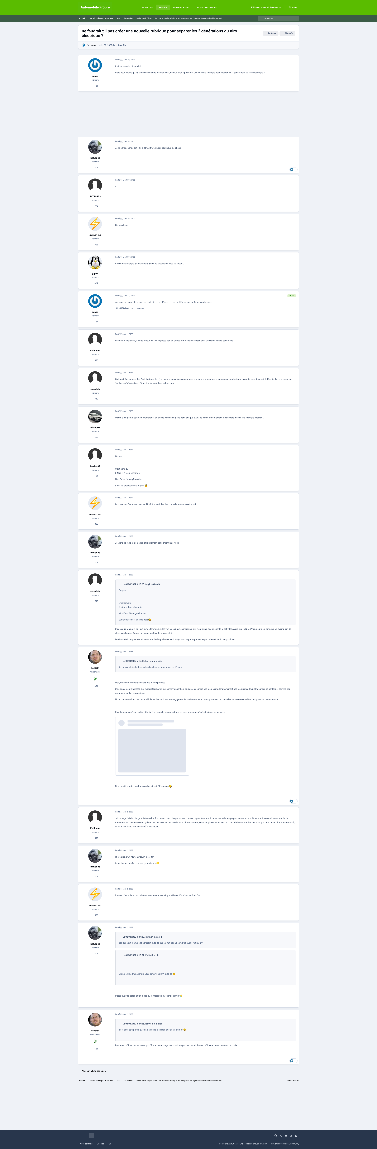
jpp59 (95, 273)
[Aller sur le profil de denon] (83, 45)
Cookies (100, 1144)
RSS (109, 1144)
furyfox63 (95, 466)
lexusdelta (95, 389)
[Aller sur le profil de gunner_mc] (95, 224)
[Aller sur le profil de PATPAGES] (95, 185)
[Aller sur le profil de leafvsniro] (95, 147)
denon (93, 45)
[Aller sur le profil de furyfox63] (95, 455)
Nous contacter (86, 1144)
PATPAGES (95, 196)
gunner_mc (95, 235)
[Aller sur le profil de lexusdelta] (95, 378)
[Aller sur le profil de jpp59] (95, 262)
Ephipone (95, 350)
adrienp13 (95, 427)
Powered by (285, 1144)
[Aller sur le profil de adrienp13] (95, 417)
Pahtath (95, 668)
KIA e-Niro (122, 45)
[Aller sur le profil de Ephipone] (95, 340)
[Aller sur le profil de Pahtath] (95, 657)
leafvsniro (95, 158)
